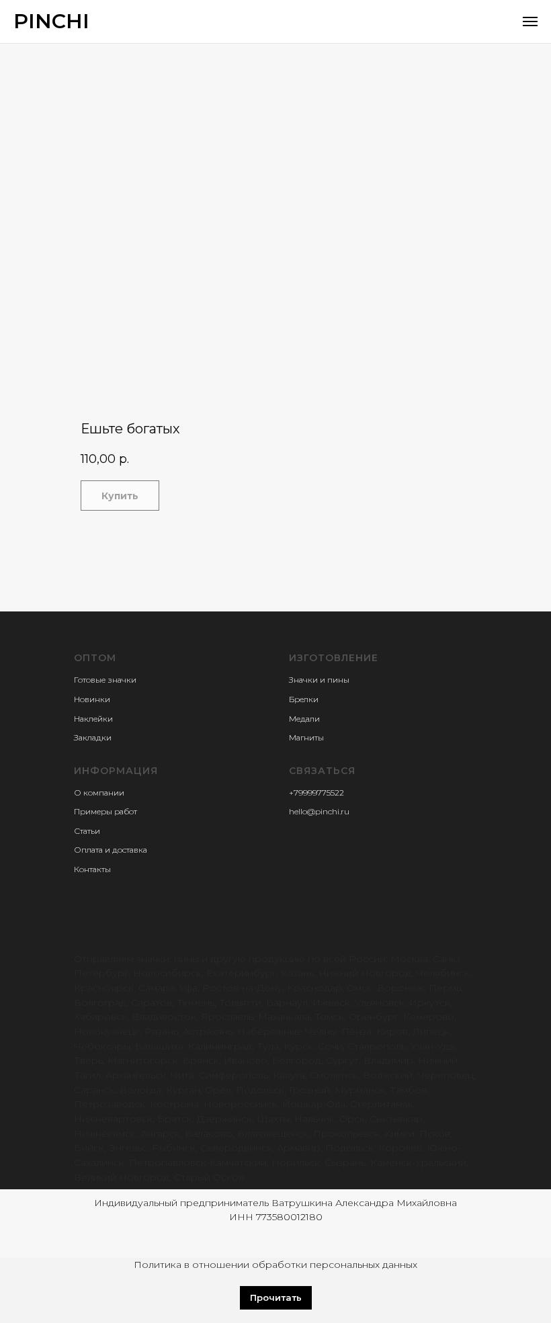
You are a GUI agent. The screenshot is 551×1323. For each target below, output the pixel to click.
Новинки (92, 699)
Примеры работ (105, 811)
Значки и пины (319, 680)
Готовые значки (105, 680)
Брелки (304, 699)
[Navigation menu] (530, 21)
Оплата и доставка (110, 850)
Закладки (93, 737)
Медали (304, 719)
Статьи (87, 831)
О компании (99, 792)
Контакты (92, 869)
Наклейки (93, 719)
